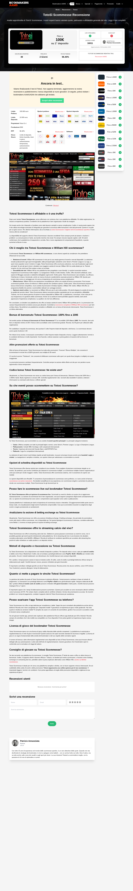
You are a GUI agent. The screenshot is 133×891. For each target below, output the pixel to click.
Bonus (78, 4)
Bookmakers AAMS (59, 4)
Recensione (66, 9)
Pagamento (98, 4)
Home (58, 9)
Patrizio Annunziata (29, 741)
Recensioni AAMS (101, 56)
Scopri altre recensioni (52, 100)
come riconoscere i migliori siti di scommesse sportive (70, 229)
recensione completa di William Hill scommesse (72, 305)
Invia (52, 723)
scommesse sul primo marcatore (20, 481)
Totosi (75, 9)
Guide (118, 4)
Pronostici (110, 4)
